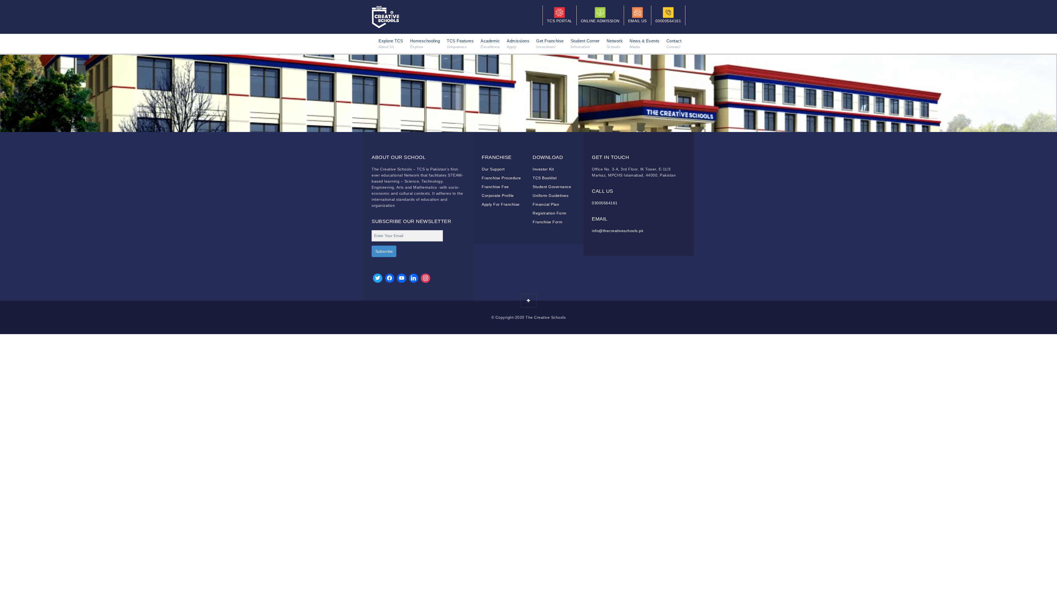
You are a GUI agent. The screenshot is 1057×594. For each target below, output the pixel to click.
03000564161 (605, 203)
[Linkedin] (414, 278)
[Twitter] (378, 278)
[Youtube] (402, 278)
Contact (674, 43)
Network (615, 43)
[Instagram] (425, 278)
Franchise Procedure (501, 178)
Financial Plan (546, 204)
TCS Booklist (545, 178)
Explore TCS (390, 43)
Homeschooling (425, 43)
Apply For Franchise (501, 204)
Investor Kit (543, 169)
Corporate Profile (498, 195)
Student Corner (585, 43)
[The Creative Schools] (385, 16)
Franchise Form (547, 222)
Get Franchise (550, 43)
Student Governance (552, 187)
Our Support (493, 169)
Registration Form (549, 213)
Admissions (518, 43)
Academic (490, 43)
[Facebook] (390, 278)
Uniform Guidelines (550, 195)
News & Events (645, 43)
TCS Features (460, 43)
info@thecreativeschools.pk (617, 231)
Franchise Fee (495, 187)
